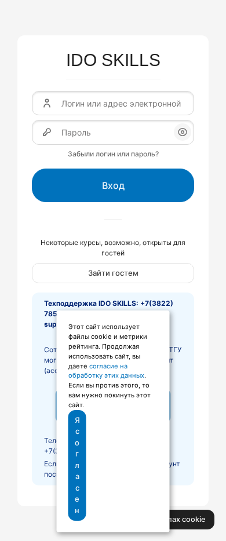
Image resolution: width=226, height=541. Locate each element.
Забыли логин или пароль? (113, 153)
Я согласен (77, 465)
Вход (113, 185)
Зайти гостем (113, 272)
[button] (182, 132)
